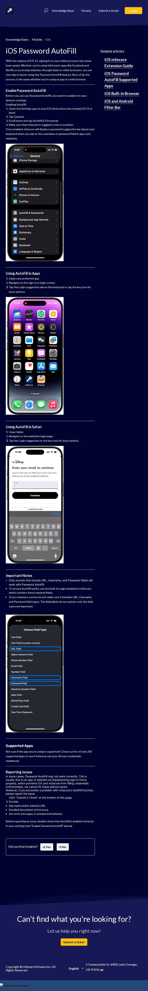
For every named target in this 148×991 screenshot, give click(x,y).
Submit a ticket (109, 10)
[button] (45, 10)
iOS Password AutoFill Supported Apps (121, 79)
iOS (48, 39)
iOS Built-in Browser (121, 93)
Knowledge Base (63, 10)
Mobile (37, 39)
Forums (86, 10)
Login (133, 10)
